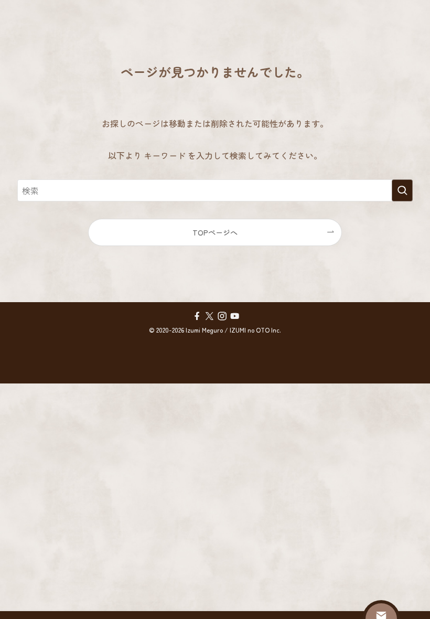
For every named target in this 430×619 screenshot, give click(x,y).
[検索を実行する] (402, 190)
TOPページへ (215, 232)
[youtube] (234, 316)
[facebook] (196, 316)
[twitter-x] (208, 316)
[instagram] (221, 316)
